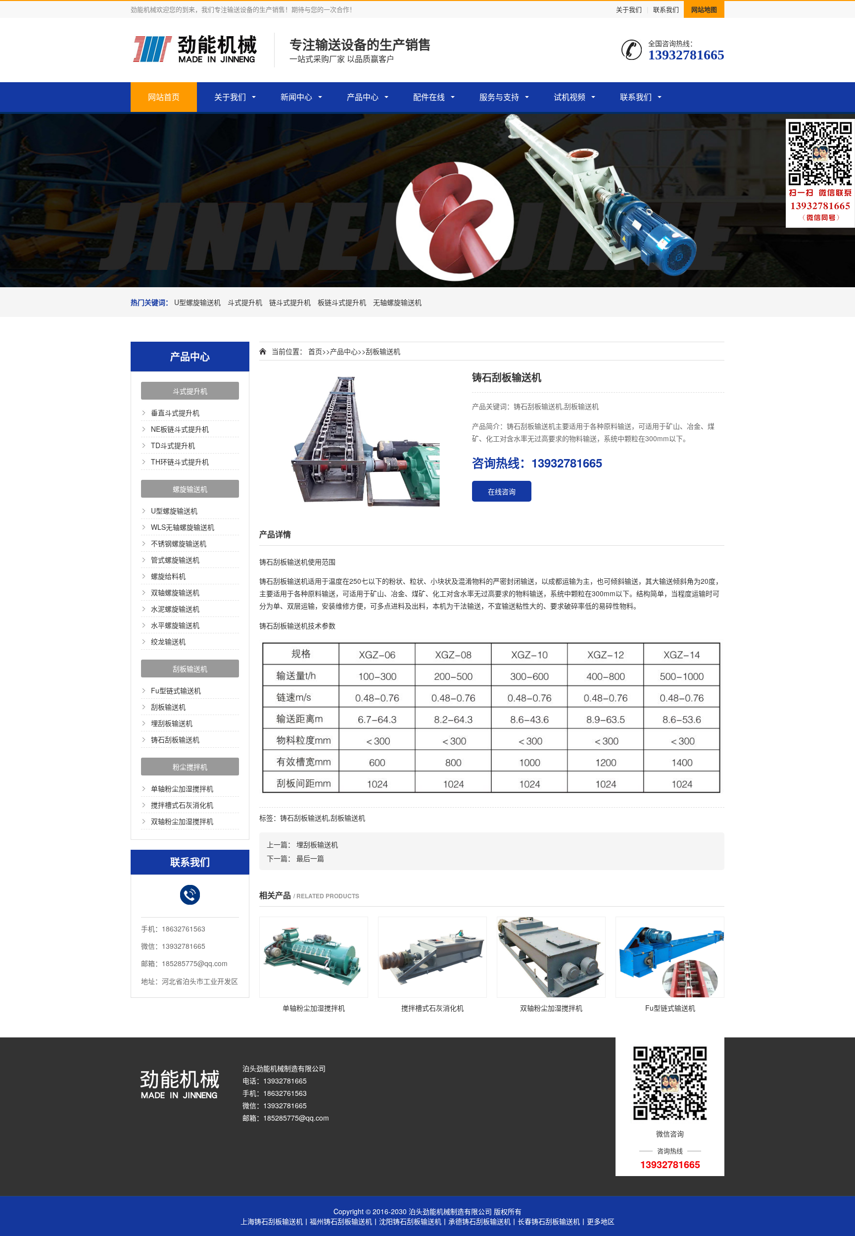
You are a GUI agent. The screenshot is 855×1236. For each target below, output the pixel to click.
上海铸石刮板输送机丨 (275, 1221)
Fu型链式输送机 (176, 690)
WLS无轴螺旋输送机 (182, 527)
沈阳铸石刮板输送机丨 (413, 1221)
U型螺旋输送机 (197, 302)
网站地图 (704, 9)
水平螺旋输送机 (175, 625)
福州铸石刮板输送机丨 (344, 1221)
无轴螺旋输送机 (397, 302)
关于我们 (629, 9)
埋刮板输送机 (171, 723)
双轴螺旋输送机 (175, 592)
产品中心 (363, 97)
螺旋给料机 (168, 576)
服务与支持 (499, 97)
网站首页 (164, 97)
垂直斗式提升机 (175, 412)
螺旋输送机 (190, 489)
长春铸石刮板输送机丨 (552, 1221)
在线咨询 (502, 491)
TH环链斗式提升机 (180, 461)
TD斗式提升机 (173, 445)
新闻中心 (296, 97)
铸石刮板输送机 (175, 739)
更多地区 (601, 1221)
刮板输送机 (190, 668)
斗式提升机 (245, 302)
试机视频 (569, 97)
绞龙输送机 (168, 641)
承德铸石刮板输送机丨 (483, 1221)
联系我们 (666, 9)
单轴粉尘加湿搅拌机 (182, 788)
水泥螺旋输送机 (175, 609)
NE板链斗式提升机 (180, 429)
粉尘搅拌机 (190, 767)
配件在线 (429, 97)
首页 (315, 351)
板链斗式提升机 (342, 302)
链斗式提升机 (290, 302)
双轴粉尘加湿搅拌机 (182, 821)
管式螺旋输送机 (175, 560)
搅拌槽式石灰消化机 (182, 805)
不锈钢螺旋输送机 (178, 543)
